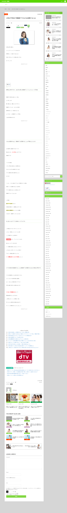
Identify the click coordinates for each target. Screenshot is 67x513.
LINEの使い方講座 (5, 1)
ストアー (47, 134)
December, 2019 (48, 207)
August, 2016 (48, 272)
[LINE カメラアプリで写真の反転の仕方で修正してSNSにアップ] (36, 398)
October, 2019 (48, 211)
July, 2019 (47, 217)
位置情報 (47, 105)
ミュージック (48, 113)
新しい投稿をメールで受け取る (12, 494)
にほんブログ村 (47, 189)
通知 (46, 69)
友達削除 (47, 94)
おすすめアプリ (48, 155)
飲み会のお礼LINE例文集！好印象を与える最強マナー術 (18, 419)
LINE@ (47, 164)
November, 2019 (48, 209)
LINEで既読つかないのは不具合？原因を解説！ (18, 437)
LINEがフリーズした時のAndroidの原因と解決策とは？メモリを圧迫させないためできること (23, 370)
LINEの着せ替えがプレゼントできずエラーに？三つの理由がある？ (20, 335)
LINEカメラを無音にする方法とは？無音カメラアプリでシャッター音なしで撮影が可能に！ (24, 333)
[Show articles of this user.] (8, 389)
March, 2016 (48, 282)
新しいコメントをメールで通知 (12, 493)
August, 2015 (48, 297)
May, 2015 (47, 303)
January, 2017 (48, 261)
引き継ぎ (47, 86)
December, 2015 (48, 289)
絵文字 (47, 73)
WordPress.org (48, 316)
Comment (8, 457)
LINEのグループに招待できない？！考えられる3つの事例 (18, 342)
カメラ (47, 147)
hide (9, 84)
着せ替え (47, 80)
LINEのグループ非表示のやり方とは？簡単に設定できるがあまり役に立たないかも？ (24, 347)
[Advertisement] (24, 72)
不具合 (6, 14)
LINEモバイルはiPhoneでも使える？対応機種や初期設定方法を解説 (36, 431)
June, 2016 (47, 276)
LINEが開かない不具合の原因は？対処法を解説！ (36, 437)
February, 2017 (48, 259)
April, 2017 (47, 255)
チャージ (47, 128)
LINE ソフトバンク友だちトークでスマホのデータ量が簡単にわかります (12, 407)
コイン (47, 143)
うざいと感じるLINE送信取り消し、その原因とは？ (36, 419)
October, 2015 (48, 293)
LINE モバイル (27, 433)
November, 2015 (48, 291)
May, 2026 (47, 198)
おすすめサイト (48, 153)
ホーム (6, 4)
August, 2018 (48, 232)
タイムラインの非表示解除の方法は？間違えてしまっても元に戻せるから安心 (22, 340)
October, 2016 (48, 268)
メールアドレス (48, 111)
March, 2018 (48, 238)
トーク (47, 124)
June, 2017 (47, 251)
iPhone (47, 172)
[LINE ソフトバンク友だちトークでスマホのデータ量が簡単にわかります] (12, 398)
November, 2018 (48, 230)
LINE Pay (47, 170)
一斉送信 (47, 109)
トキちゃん (8, 382)
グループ (47, 145)
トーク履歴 (47, 122)
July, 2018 (47, 234)
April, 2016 (47, 280)
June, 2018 (47, 236)
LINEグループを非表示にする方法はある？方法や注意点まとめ (18, 425)
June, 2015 (47, 301)
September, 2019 (48, 213)
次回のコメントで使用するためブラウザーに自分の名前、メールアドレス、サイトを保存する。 (24, 488)
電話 (46, 65)
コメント (13, 382)
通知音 (47, 67)
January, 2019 (48, 228)
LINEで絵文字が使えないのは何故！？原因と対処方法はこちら (19, 344)
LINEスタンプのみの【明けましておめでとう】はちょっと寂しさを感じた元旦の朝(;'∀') (24, 407)
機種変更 (9, 433)
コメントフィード (48, 314)
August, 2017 (48, 247)
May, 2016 (47, 278)
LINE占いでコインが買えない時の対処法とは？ (15, 375)
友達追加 (47, 92)
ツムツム (47, 126)
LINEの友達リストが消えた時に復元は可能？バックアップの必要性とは (21, 345)
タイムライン (48, 130)
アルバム (47, 149)
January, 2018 (48, 240)
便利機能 (47, 103)
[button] (65, 1)
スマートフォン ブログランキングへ (50, 184)
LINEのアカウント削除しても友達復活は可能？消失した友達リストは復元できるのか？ (22, 371)
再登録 (47, 101)
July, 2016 (47, 274)
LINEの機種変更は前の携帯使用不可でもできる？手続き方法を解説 (18, 431)
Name (7, 472)
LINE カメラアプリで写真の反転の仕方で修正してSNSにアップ (36, 407)
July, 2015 (47, 299)
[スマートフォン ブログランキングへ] (48, 182)
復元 (46, 84)
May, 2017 (47, 253)
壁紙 (46, 88)
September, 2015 (48, 295)
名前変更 (47, 90)
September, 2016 (48, 270)
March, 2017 (48, 257)
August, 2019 (48, 215)
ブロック (47, 115)
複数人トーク (48, 71)
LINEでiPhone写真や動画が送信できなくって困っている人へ (17, 373)
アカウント (47, 151)
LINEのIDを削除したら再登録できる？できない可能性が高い (19, 332)
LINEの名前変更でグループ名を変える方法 (15, 337)
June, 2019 (47, 219)
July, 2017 (47, 249)
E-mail (7, 477)
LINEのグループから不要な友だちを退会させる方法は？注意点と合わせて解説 (36, 425)
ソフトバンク (48, 132)
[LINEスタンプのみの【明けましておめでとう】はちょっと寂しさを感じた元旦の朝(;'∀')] (24, 398)
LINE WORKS (48, 168)
